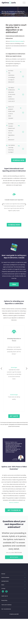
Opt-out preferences (6, 609)
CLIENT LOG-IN (4, 596)
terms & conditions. (14, 502)
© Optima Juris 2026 (14, 614)
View (14, 284)
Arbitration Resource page (16, 41)
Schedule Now (14, 225)
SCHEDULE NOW (18, 160)
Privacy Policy (4, 600)
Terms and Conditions (6, 604)
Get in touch (14, 557)
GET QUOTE (14, 416)
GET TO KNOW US (14, 510)
